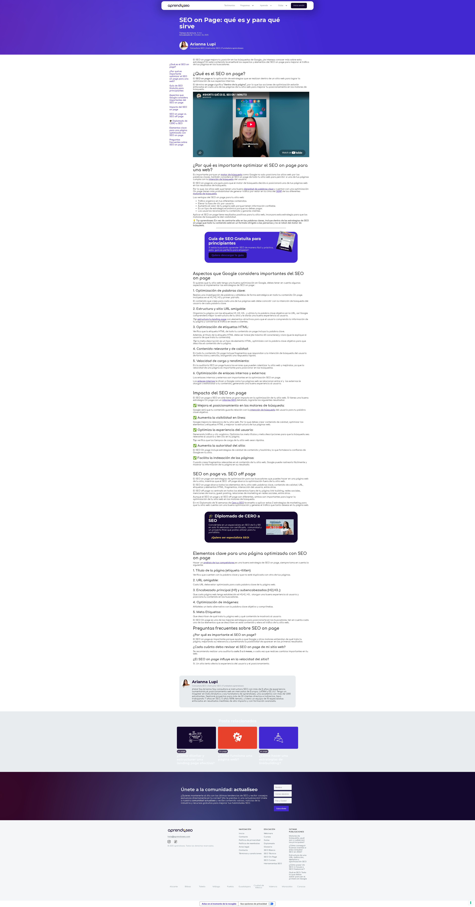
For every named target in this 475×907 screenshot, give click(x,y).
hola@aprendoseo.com (179, 837)
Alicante (174, 887)
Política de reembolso (249, 843)
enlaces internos (206, 381)
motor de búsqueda (231, 174)
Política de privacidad (249, 840)
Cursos (267, 837)
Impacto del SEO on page (178, 108)
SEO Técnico (270, 854)
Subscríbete (281, 808)
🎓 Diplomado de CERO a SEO (178, 122)
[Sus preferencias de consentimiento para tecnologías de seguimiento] (470, 902)
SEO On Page (270, 857)
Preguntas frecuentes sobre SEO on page (178, 142)
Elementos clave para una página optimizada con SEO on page (178, 131)
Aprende (264, 5)
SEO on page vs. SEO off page (178, 115)
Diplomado (269, 843)
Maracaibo (287, 887)
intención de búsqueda (221, 179)
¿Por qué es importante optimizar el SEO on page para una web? (178, 76)
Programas (245, 5)
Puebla (230, 887)
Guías (280, 5)
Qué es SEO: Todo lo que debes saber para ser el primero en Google (298, 875)
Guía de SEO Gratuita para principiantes (176, 88)
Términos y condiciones (250, 854)
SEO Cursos (269, 860)
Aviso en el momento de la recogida (219, 904)
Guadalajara (245, 887)
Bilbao (188, 887)
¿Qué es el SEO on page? (179, 65)
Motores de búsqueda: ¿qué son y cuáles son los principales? (297, 839)
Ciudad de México (259, 886)
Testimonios (229, 5)
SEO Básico (269, 850)
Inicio (241, 833)
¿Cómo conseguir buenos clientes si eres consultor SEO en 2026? (297, 849)
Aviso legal (244, 847)
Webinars (268, 833)
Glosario (268, 847)
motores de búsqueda (205, 194)
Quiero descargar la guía (228, 255)
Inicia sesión (298, 5)
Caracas (301, 887)
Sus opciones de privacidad (253, 904)
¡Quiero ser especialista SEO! (230, 537)
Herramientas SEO (273, 864)
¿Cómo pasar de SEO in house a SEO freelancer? (297, 867)
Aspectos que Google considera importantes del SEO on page (178, 99)
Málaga (216, 887)
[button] (246, 5)
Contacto (243, 837)
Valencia (273, 887)
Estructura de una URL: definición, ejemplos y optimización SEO (298, 858)
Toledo (202, 887)
